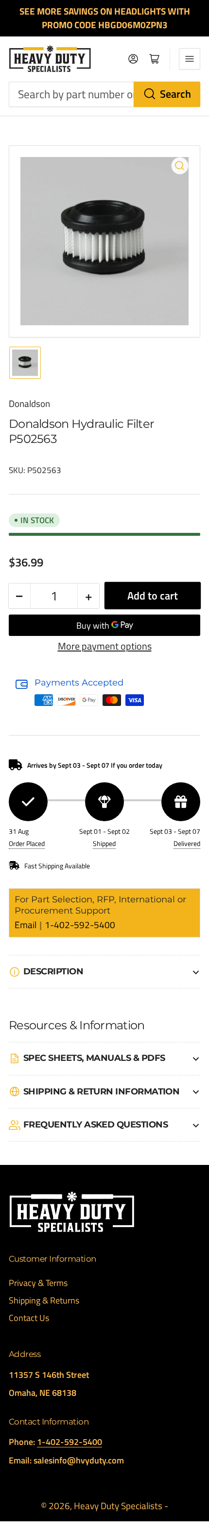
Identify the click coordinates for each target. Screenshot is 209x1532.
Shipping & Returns (44, 1300)
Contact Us (29, 1317)
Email (26, 925)
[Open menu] (189, 59)
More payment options (105, 646)
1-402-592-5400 (80, 925)
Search (175, 94)
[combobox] (104, 94)
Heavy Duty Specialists (118, 1506)
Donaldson (29, 403)
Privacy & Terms (38, 1282)
